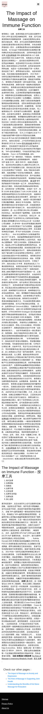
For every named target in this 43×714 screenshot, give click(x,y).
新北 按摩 (37, 659)
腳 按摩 (37, 111)
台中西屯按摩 (21, 528)
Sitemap (5, 699)
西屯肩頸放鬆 (27, 143)
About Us (5, 708)
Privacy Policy (7, 704)
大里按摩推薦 (11, 55)
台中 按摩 (5, 568)
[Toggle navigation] (38, 4)
